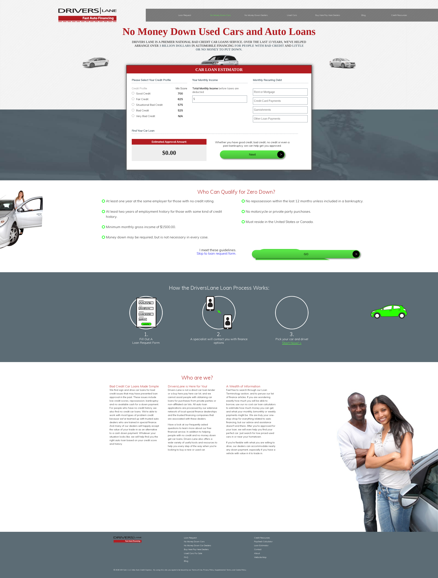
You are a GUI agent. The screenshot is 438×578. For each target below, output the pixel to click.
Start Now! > (291, 343)
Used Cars (292, 15)
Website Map (260, 557)
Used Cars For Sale (193, 553)
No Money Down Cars (220, 15)
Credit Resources (399, 15)
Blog (363, 15)
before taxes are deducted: (215, 90)
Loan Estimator (261, 545)
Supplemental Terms (223, 570)
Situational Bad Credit (159, 104)
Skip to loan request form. (216, 253)
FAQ (186, 557)
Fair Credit (159, 99)
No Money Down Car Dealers (197, 545)
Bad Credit (159, 110)
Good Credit (159, 93)
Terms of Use (197, 570)
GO (306, 254)
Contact (257, 549)
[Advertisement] (197, 481)
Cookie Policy (241, 570)
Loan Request (184, 15)
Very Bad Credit (159, 116)
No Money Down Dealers (256, 15)
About (257, 553)
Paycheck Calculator (263, 541)
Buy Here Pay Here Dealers (327, 15)
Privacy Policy (208, 570)
